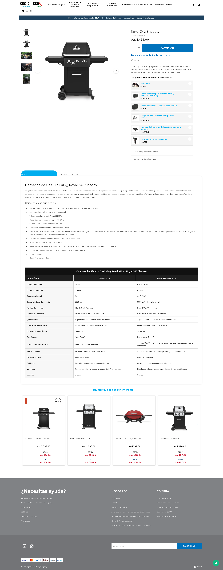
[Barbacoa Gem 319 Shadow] (43, 416)
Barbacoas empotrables (93, 4)
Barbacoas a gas (56, 4)
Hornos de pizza (144, 4)
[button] (193, 4)
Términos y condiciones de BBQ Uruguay (131, 525)
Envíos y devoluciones (167, 507)
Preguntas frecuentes (167, 516)
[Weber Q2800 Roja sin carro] (134, 416)
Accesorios (158, 4)
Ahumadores (128, 4)
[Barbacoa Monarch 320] (179, 416)
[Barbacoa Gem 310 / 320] (89, 416)
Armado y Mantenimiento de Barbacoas (131, 512)
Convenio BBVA (164, 512)
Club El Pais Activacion (122, 521)
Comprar (167, 47)
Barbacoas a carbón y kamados (75, 4)
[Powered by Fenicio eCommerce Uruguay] (198, 567)
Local (114, 503)
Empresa (116, 498)
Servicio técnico (119, 507)
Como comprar (164, 498)
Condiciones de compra (168, 503)
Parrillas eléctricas (112, 4)
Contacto (25, 521)
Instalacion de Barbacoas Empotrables (130, 516)
